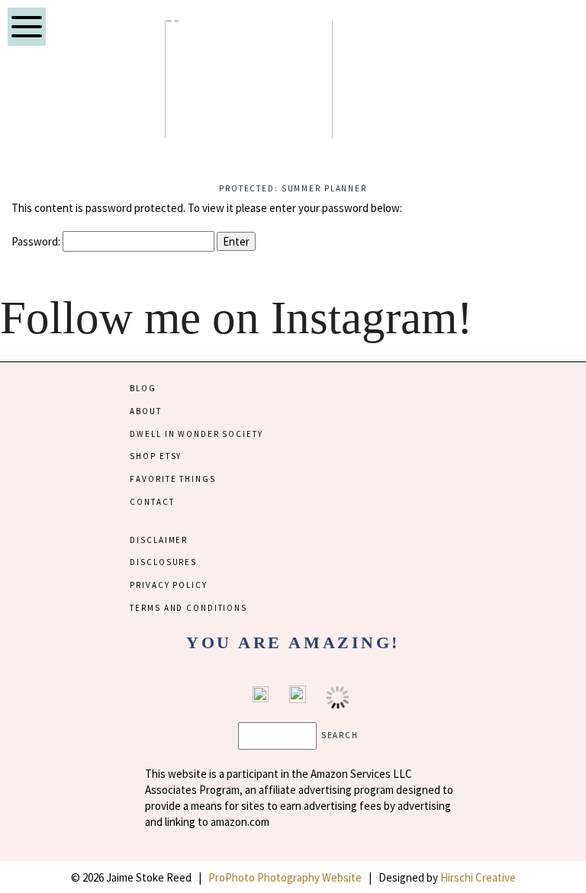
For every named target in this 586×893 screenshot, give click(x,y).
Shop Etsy (156, 456)
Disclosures (163, 562)
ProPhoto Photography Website (285, 877)
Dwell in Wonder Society (196, 434)
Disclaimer (159, 540)
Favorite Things (172, 479)
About (145, 411)
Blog (143, 388)
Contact (152, 501)
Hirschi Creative (478, 877)
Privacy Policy (168, 585)
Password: (37, 241)
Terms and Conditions (188, 607)
